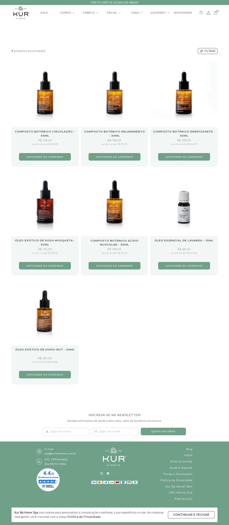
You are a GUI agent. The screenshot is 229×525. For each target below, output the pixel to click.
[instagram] (101, 473)
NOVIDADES (183, 12)
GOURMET (158, 12)
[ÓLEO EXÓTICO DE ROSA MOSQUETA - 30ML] (45, 202)
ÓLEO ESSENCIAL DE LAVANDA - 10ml (184, 240)
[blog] (114, 473)
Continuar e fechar (191, 514)
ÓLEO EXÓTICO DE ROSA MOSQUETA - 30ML (45, 242)
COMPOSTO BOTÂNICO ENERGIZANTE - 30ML (184, 133)
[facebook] (108, 473)
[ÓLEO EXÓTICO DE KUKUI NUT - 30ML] (45, 311)
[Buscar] (201, 13)
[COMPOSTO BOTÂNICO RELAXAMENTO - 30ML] (114, 93)
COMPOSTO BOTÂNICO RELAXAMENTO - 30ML (114, 133)
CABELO (89, 12)
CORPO (65, 12)
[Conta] (208, 13)
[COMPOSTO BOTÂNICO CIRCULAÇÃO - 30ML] (45, 93)
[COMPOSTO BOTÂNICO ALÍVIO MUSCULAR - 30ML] (114, 202)
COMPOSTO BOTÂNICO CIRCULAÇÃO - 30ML (45, 133)
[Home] (114, 457)
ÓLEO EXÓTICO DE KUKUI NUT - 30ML (45, 349)
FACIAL (112, 12)
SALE (44, 12)
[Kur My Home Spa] (21, 12)
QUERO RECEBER (163, 431)
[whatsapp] (121, 473)
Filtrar (209, 51)
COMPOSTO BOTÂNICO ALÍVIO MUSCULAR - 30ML (114, 242)
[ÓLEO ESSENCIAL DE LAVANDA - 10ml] (184, 202)
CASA (135, 12)
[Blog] (127, 473)
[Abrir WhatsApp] (220, 516)
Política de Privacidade (84, 517)
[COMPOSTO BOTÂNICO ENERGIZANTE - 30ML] (184, 93)
